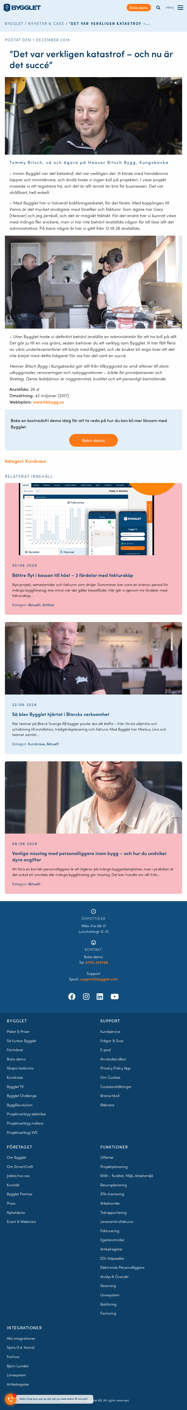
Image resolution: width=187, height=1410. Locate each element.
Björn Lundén (18, 1366)
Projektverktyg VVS (22, 1132)
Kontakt (13, 1185)
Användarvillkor (113, 1059)
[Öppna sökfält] (158, 8)
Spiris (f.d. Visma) (21, 1347)
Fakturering (109, 1230)
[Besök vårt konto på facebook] (72, 996)
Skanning (108, 1285)
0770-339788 (96, 962)
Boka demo (139, 7)
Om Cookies (110, 1077)
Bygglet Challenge (22, 1095)
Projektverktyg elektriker (26, 1114)
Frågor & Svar (112, 1040)
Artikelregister (111, 1249)
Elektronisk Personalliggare (122, 1267)
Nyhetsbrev (16, 1212)
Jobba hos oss (18, 1175)
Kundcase (15, 1077)
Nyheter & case (46, 23)
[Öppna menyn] (180, 7)
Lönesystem (110, 1295)
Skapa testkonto (20, 1068)
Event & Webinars (21, 1221)
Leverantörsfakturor (117, 1221)
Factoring (108, 1313)
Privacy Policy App (115, 1068)
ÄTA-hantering (112, 1194)
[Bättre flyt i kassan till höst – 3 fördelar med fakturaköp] (93, 519)
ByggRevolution (20, 1105)
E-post (105, 1049)
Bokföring (108, 1304)
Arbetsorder (110, 1203)
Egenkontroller (112, 1239)
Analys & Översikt (114, 1276)
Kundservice (110, 1031)
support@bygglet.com (99, 979)
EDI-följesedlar (112, 1258)
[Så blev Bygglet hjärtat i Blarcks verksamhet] (93, 658)
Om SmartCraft (20, 1166)
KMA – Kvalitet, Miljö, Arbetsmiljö (126, 1175)
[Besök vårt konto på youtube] (115, 996)
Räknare (107, 1105)
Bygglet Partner (20, 1194)
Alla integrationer (21, 1338)
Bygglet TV (15, 1086)
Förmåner (15, 1049)
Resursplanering (113, 1185)
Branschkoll (109, 1095)
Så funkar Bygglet (21, 1040)
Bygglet (14, 23)
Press (11, 1203)
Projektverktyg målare (25, 1123)
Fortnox (13, 1356)
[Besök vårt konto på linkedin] (101, 996)
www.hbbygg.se (48, 402)
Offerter (107, 1157)
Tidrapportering (113, 1212)
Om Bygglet (16, 1157)
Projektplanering (114, 1166)
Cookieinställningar (116, 1086)
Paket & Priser (18, 1031)
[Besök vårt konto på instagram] (87, 996)
